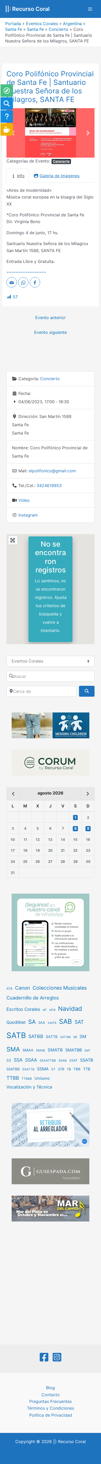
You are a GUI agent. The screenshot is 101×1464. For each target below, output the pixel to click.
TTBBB (26, 1078)
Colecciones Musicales (60, 988)
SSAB (63, 1060)
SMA (13, 1049)
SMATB (55, 1050)
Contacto (50, 1394)
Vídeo (24, 500)
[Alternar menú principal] (90, 9)
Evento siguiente (50, 332)
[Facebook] (44, 1357)
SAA (41, 1022)
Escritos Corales (23, 1009)
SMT (87, 1050)
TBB (77, 1069)
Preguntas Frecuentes (50, 1401)
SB (75, 1037)
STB (61, 1069)
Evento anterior (50, 317)
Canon (22, 988)
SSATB (86, 1060)
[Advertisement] (50, 1283)
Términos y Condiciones (50, 1408)
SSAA (31, 1060)
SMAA (28, 1050)
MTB (52, 1010)
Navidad (70, 1008)
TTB (86, 1069)
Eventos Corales (42, 23)
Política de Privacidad (50, 1415)
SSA (18, 1060)
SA (32, 1021)
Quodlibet (16, 1022)
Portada (13, 23)
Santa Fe (13, 29)
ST (53, 1069)
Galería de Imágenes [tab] (60, 175)
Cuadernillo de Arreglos (32, 997)
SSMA (43, 1068)
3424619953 (49, 485)
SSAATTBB (48, 1060)
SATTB (51, 1036)
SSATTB (28, 1069)
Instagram (28, 515)
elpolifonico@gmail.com (52, 470)
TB (69, 1069)
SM (83, 1036)
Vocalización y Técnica (29, 1087)
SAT (79, 1022)
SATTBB (65, 1037)
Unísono (42, 1078)
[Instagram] (57, 1357)
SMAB (40, 1050)
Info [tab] (21, 175)
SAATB (52, 1023)
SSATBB (13, 1069)
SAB (65, 1021)
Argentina (72, 23)
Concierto (58, 29)
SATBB (35, 1036)
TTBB (12, 1078)
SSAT (73, 1060)
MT (45, 1010)
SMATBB (73, 1050)
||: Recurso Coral (27, 8)
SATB (16, 1035)
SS (8, 1060)
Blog (50, 1387)
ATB (9, 988)
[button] (13, 133)
